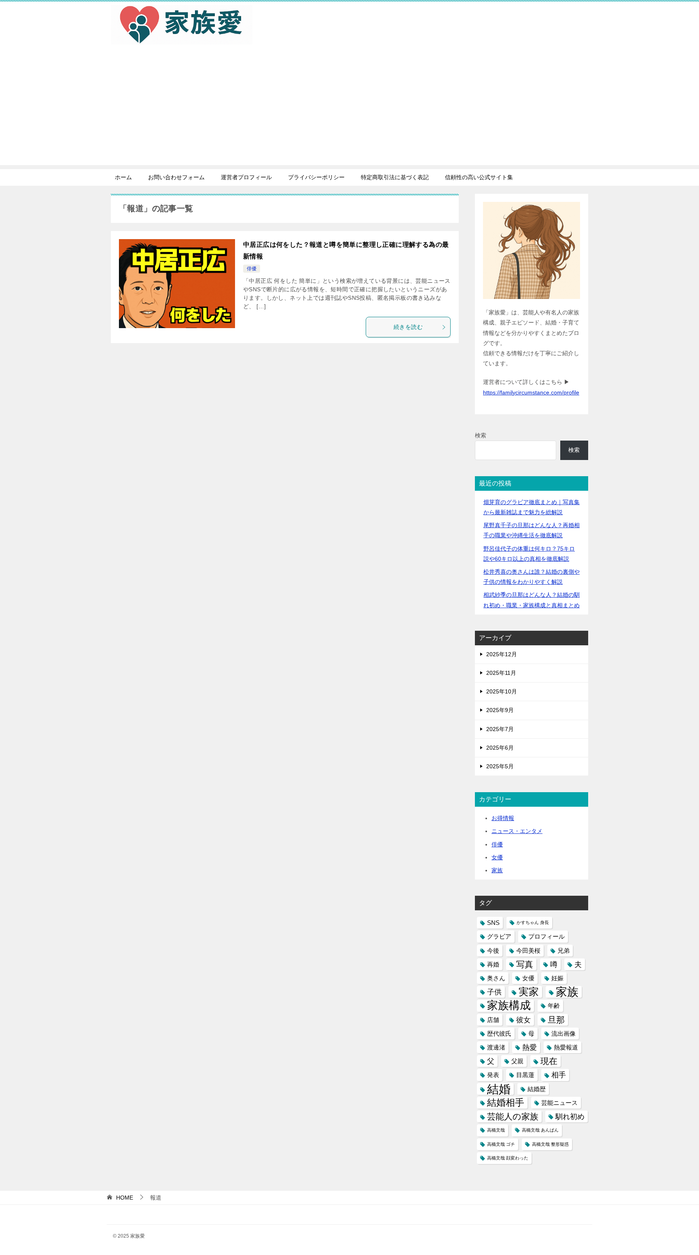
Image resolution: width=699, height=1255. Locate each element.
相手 (558, 1075)
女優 (497, 857)
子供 (494, 992)
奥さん (496, 978)
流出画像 (563, 1033)
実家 (529, 991)
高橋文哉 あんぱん (540, 1130)
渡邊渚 (496, 1047)
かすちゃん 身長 (533, 922)
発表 (493, 1074)
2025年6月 (500, 747)
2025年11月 (501, 673)
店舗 (493, 1019)
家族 (497, 870)
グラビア (499, 936)
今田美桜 (528, 950)
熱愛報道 (566, 1047)
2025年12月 (501, 654)
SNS (493, 922)
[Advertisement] (349, 108)
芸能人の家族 (512, 1116)
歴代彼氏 (499, 1033)
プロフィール (546, 936)
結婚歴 (536, 1088)
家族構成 (509, 1005)
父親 (517, 1061)
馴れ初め (570, 1116)
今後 (493, 950)
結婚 (498, 1089)
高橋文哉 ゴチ (501, 1144)
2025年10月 (501, 691)
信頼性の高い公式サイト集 (479, 177)
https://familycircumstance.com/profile (531, 392)
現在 (548, 1061)
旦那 (556, 1019)
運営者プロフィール (246, 177)
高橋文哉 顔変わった (507, 1157)
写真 (524, 964)
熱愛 (529, 1047)
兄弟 (563, 950)
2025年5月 (500, 766)
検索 (480, 435)
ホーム (123, 177)
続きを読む (408, 327)
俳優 (251, 268)
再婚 (493, 964)
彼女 (523, 1019)
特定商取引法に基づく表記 (395, 177)
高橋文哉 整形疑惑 (550, 1144)
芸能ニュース (559, 1102)
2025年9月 (500, 710)
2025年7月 (500, 729)
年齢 (554, 1005)
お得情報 (502, 818)
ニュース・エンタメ (516, 831)
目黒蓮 (525, 1074)
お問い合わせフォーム (176, 177)
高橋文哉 (496, 1130)
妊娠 (557, 978)
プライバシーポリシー (316, 177)
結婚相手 (505, 1102)
